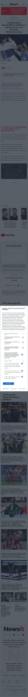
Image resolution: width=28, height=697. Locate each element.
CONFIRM (8, 383)
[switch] (22, 337)
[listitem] (14, 334)
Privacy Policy (22, 388)
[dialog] (14, 348)
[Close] (25, 308)
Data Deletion (6, 388)
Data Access (14, 388)
